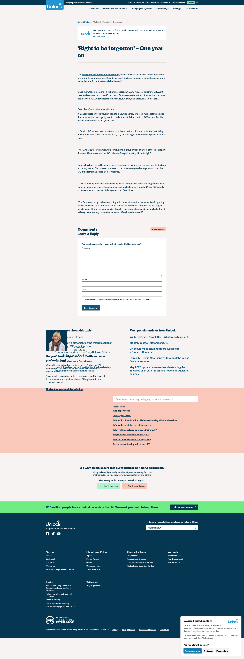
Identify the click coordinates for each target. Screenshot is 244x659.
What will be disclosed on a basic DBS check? (135, 430)
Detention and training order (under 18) (131, 444)
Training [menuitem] (176, 8)
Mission (49, 555)
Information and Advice (96, 551)
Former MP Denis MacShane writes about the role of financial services (159, 359)
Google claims (96, 91)
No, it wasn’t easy (136, 485)
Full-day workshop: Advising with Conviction (59, 595)
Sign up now (154, 527)
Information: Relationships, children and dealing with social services (145, 420)
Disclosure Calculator (135, 2)
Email (84, 289)
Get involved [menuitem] (191, 8)
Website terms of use (147, 629)
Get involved (91, 581)
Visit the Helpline (93, 569)
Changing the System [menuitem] (141, 8)
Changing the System (136, 551)
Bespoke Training (53, 599)
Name (85, 279)
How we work (51, 562)
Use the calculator (93, 565)
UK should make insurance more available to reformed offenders (155, 350)
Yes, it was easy (111, 485)
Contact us (165, 2)
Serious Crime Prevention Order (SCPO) (132, 439)
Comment (87, 248)
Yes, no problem (192, 650)
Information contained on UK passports (132, 425)
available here (111, 81)
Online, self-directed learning (57, 603)
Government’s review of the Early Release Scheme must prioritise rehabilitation (83, 353)
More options (222, 651)
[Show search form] (197, 2)
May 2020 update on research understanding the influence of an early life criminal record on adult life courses (159, 370)
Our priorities (132, 555)
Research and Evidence (136, 558)
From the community (176, 558)
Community (173, 551)
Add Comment (158, 229)
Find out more (99, 36)
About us (50, 551)
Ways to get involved (94, 585)
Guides (89, 562)
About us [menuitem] (93, 8)
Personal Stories (178, 2)
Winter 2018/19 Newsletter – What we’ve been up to (159, 337)
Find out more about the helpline (64, 389)
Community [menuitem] (161, 8)
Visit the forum (174, 562)
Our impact (50, 558)
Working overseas (121, 410)
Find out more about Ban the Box (140, 565)
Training (49, 581)
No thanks (208, 651)
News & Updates (152, 2)
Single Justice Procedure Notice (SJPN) (131, 434)
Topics (89, 555)
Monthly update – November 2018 (149, 343)
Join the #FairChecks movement (140, 562)
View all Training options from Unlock (60, 606)
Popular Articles (92, 558)
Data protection (128, 629)
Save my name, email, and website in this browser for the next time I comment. (118, 299)
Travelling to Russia (122, 415)
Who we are (50, 565)
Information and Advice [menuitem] (114, 8)
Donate (191, 2)
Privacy (115, 629)
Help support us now (183, 507)
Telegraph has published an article (100, 74)
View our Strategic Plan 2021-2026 (60, 569)
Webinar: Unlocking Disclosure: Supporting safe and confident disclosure (58, 588)
